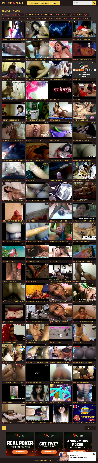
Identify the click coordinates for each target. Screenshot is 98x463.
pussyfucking (24, 18)
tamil (67, 18)
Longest (55, 3)
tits (37, 15)
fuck (52, 15)
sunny (65, 15)
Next (90, 428)
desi (33, 18)
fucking (6, 18)
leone (80, 15)
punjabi (73, 15)
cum (58, 15)
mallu (87, 18)
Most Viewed (34, 3)
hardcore (30, 15)
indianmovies (13, 3)
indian (21, 15)
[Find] (94, 3)
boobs (45, 18)
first (52, 18)
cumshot (44, 15)
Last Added (45, 3)
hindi (73, 18)
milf (87, 15)
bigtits (15, 18)
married (59, 18)
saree (80, 18)
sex (39, 18)
